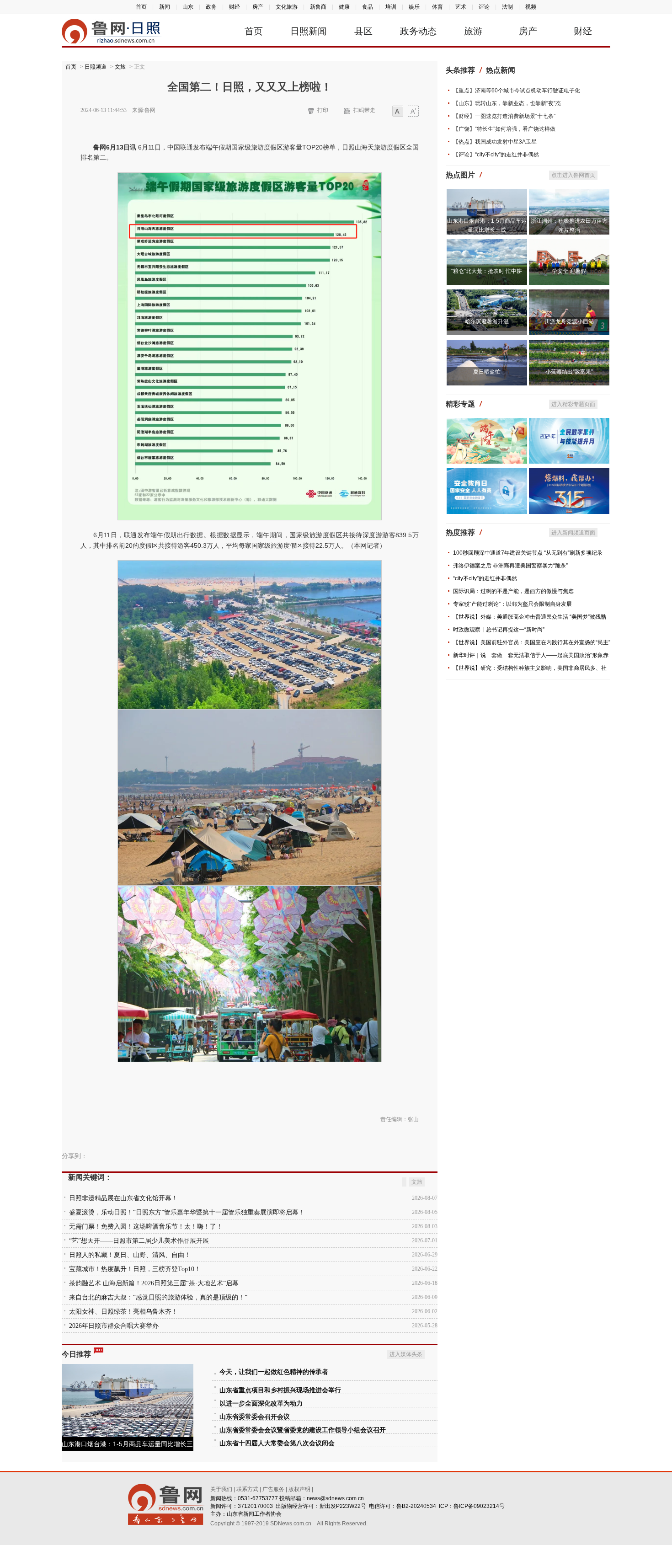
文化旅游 (287, 7)
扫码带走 (364, 110)
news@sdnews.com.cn (335, 1498)
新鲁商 (318, 7)
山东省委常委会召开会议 (254, 1416)
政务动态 (418, 31)
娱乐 (414, 7)
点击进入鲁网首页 (573, 175)
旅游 (473, 31)
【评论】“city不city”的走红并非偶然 (496, 154)
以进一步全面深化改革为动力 (261, 1403)
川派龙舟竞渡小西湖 (569, 321)
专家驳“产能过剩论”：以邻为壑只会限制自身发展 (512, 604)
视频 (530, 7)
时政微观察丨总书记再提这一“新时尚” (498, 629)
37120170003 (255, 1506)
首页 (141, 7)
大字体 (413, 112)
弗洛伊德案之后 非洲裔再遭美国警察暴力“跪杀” (510, 565)
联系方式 (247, 1489)
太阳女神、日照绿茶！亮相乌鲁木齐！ (123, 1311)
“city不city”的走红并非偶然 (485, 578)
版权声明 (299, 1489)
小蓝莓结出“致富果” (569, 372)
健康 (344, 7)
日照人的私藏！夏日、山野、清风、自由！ (130, 1254)
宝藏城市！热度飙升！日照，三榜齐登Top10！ (135, 1269)
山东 (187, 7)
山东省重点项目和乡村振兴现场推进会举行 (280, 1390)
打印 (322, 110)
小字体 (397, 112)
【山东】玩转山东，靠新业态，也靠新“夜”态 (507, 103)
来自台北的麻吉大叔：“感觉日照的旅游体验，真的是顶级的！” (158, 1297)
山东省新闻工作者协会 (254, 1514)
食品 (367, 7)
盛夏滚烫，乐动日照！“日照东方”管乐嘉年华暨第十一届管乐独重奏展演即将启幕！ (187, 1212)
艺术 (460, 7)
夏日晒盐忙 (487, 372)
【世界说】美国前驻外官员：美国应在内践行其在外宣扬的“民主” (531, 642)
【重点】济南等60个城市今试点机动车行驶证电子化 (516, 90)
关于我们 (221, 1489)
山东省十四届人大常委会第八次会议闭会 (277, 1443)
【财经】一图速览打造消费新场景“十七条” (504, 116)
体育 (437, 7)
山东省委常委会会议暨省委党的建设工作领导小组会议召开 (302, 1430)
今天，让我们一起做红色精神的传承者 (273, 1372)
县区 (363, 31)
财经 (234, 7)
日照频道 (96, 67)
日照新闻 (308, 31)
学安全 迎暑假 (569, 271)
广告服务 (273, 1489)
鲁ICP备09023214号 (479, 1506)
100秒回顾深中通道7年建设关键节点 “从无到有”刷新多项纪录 (528, 553)
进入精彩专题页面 (573, 404)
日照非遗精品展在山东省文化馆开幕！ (123, 1198)
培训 (390, 7)
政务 (211, 7)
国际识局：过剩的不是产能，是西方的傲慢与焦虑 (513, 591)
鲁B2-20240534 (416, 1506)
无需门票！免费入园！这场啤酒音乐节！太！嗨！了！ (146, 1226)
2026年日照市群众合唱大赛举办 (114, 1325)
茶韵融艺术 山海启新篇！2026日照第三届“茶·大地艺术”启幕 (154, 1283)
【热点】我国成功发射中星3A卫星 (495, 142)
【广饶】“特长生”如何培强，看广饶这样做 (504, 129)
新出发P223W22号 (343, 1506)
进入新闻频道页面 (573, 532)
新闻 (164, 7)
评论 (484, 7)
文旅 (120, 67)
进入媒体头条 (405, 1354)
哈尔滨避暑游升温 (487, 321)
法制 (507, 7)
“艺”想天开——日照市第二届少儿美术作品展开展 (139, 1240)
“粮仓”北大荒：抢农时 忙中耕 (486, 271)
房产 (257, 7)
